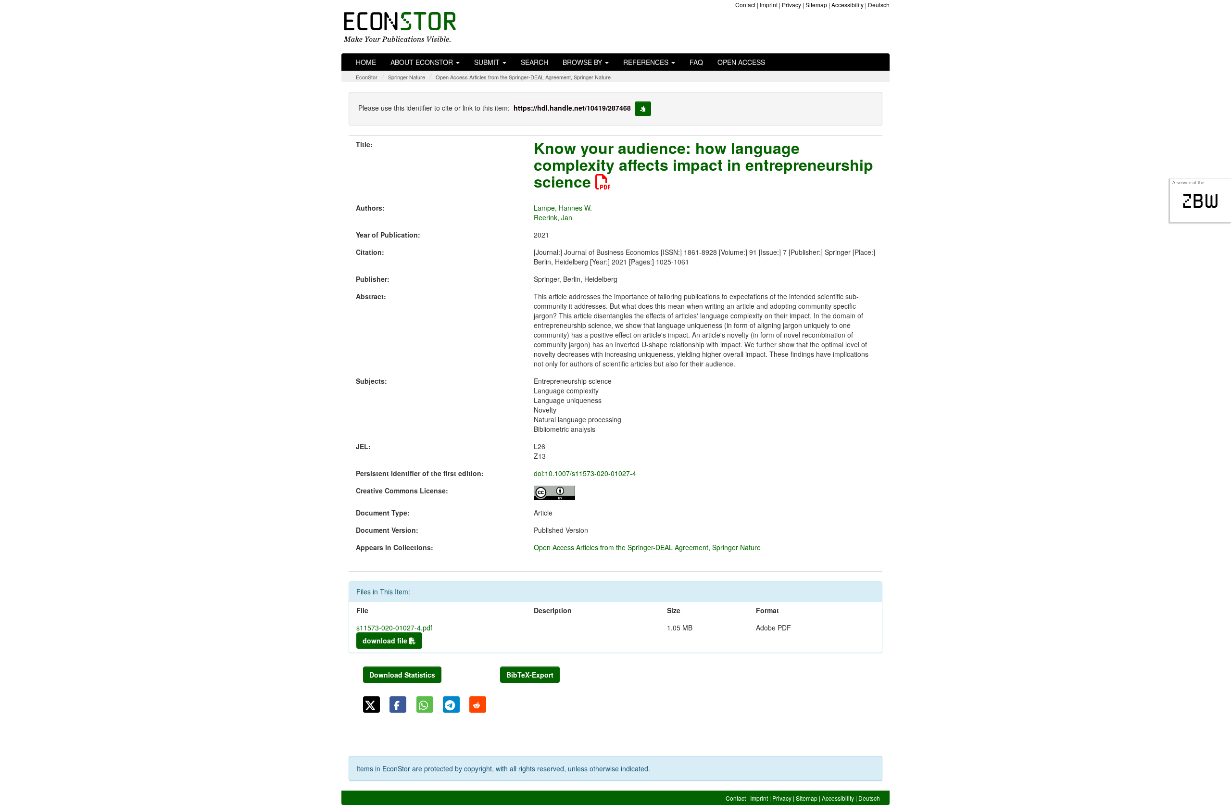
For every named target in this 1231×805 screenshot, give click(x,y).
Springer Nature (406, 77)
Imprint (769, 4)
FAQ (696, 62)
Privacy (791, 4)
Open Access (741, 62)
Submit (488, 62)
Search (534, 62)
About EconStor (422, 62)
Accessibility (847, 4)
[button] (371, 704)
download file (386, 640)
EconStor (366, 77)
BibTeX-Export (529, 674)
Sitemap (816, 4)
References (646, 62)
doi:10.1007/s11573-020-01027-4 (585, 473)
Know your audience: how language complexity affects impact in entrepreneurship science (703, 164)
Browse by (583, 62)
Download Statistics (402, 674)
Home (366, 62)
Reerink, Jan (553, 217)
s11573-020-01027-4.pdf (394, 627)
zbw (1200, 201)
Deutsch (879, 4)
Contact (745, 4)
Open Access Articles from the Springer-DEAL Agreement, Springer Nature (523, 77)
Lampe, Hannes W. (563, 208)
